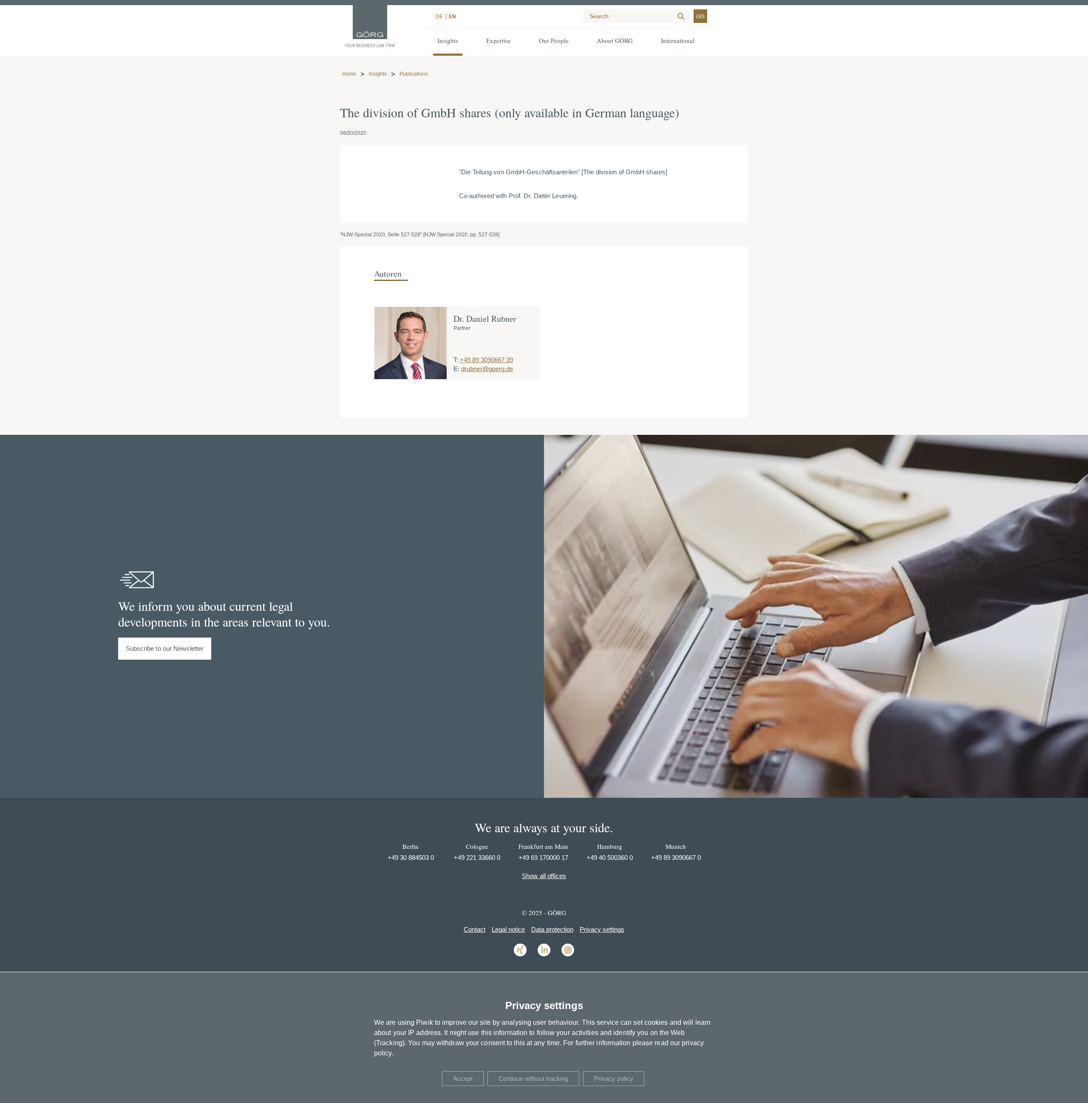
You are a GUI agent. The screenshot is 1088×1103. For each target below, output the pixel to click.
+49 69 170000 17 (543, 857)
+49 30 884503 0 (411, 857)
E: (456, 368)
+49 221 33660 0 (477, 857)
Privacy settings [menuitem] (602, 929)
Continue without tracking (533, 1078)
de (439, 17)
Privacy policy (613, 1078)
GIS (700, 17)
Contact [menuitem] (474, 929)
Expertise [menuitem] (498, 40)
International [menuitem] (677, 40)
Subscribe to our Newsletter (165, 648)
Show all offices (544, 875)
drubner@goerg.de (487, 368)
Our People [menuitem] (554, 40)
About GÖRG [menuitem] (615, 40)
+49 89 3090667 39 (486, 359)
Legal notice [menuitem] (508, 929)
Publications (414, 74)
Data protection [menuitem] (552, 929)
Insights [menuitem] (447, 40)
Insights (378, 74)
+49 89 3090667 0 (676, 857)
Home (349, 74)
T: (455, 359)
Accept (463, 1078)
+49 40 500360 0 (609, 857)
